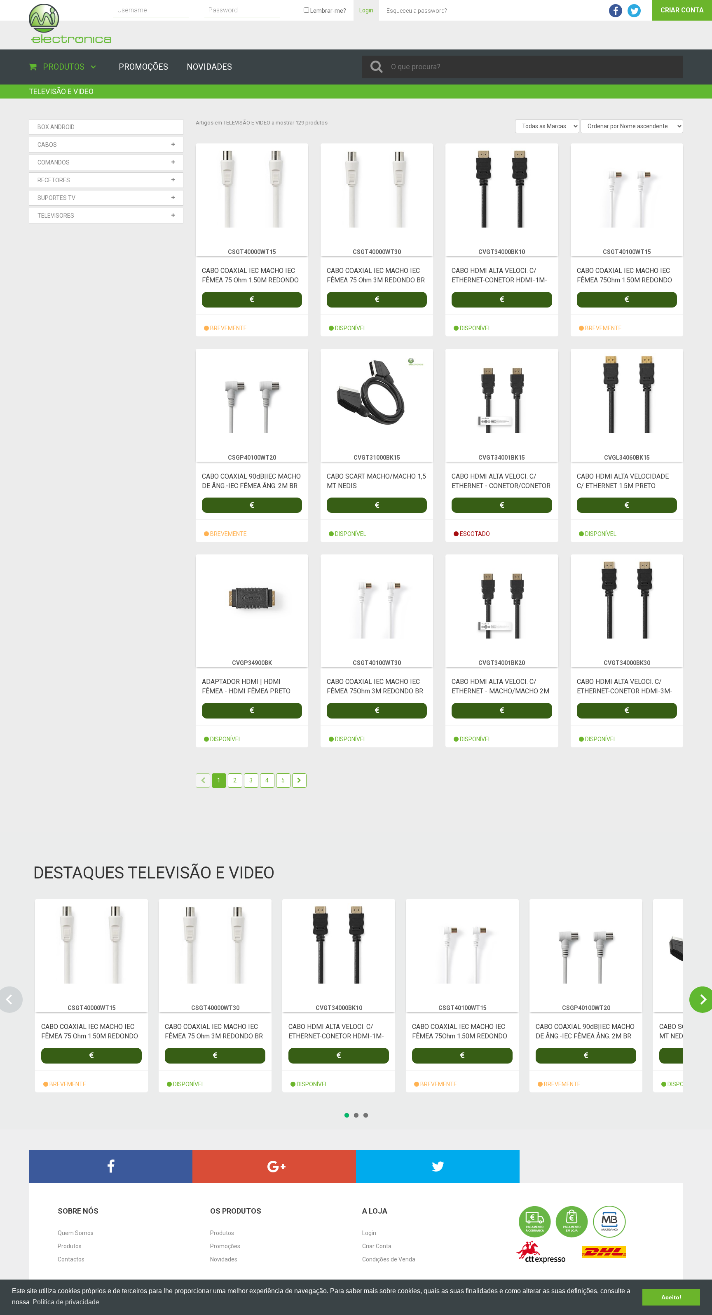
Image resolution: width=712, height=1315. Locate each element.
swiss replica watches (28, 88)
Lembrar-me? (327, 10)
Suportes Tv (56, 198)
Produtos (70, 1246)
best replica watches (55, 1187)
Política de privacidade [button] (66, 1302)
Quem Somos (76, 1233)
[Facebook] (110, 1166)
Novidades (223, 1259)
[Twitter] (438, 1166)
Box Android (56, 127)
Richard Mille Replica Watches (96, 88)
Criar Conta (682, 10)
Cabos (47, 144)
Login (366, 10)
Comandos (53, 162)
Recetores (53, 180)
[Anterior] (203, 780)
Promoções (225, 1246)
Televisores (55, 215)
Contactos (71, 1259)
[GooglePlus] (274, 1166)
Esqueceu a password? (416, 10)
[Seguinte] (299, 780)
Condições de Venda (388, 1259)
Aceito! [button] (671, 1297)
